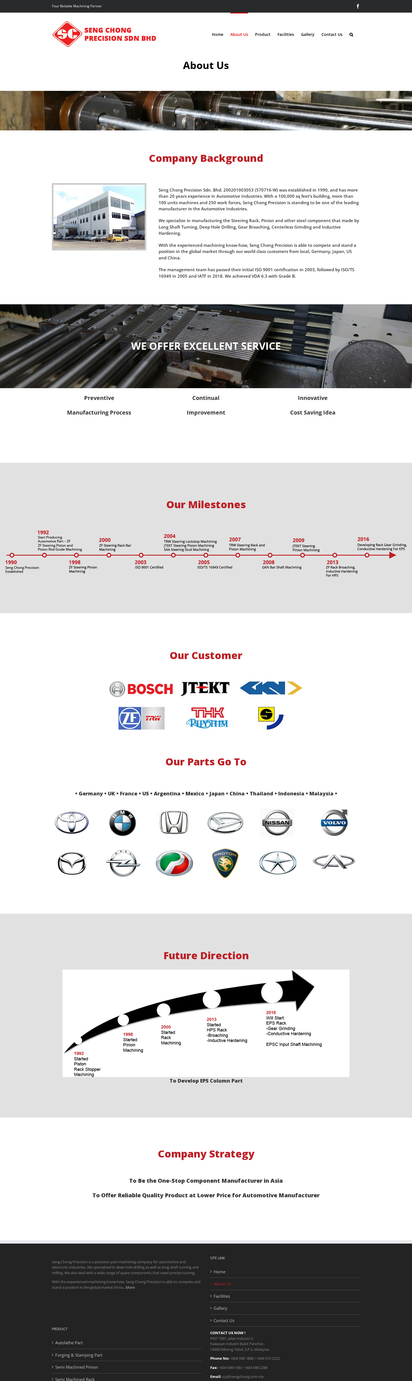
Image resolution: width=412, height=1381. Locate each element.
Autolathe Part (69, 1342)
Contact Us (224, 1320)
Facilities (222, 1296)
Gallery (220, 1308)
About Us (222, 1283)
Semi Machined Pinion (76, 1367)
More (130, 1287)
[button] (351, 34)
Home (219, 1271)
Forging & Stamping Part (78, 1355)
